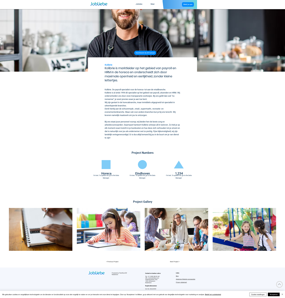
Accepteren (274, 294)
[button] (40, 229)
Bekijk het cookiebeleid (213, 294)
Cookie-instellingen (258, 294)
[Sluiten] (282, 294)
